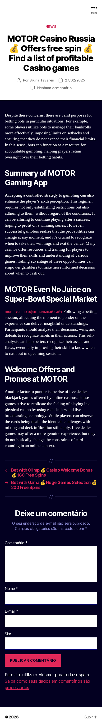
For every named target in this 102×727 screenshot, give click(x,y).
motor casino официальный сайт (34, 311)
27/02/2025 (75, 80)
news (51, 27)
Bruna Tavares (41, 80)
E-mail (11, 611)
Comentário (16, 543)
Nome (11, 589)
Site (8, 634)
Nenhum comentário (54, 88)
